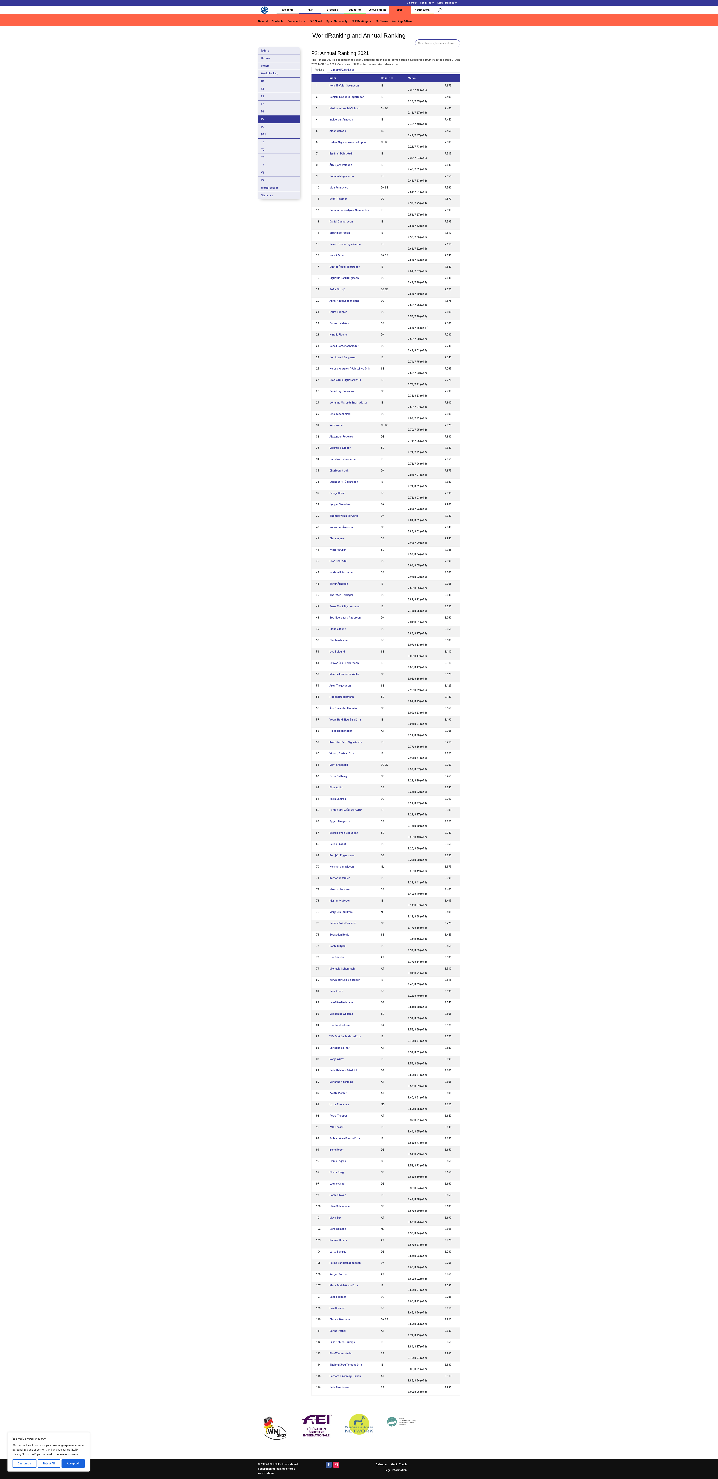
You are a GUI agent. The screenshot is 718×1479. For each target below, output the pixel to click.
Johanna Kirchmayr (341, 1081)
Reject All (49, 1463)
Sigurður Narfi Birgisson (344, 277)
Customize (24, 1463)
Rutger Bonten (338, 1274)
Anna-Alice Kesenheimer (344, 300)
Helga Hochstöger (340, 730)
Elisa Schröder (338, 561)
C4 (262, 81)
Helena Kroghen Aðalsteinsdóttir (349, 368)
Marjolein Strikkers (341, 912)
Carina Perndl (337, 1330)
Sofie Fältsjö (337, 289)
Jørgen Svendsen (340, 504)
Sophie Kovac (337, 1195)
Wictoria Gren (337, 549)
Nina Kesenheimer (340, 413)
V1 (262, 172)
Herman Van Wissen (341, 866)
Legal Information (447, 3)
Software (382, 21)
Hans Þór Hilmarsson (342, 459)
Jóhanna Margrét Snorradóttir (348, 402)
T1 (262, 142)
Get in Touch (427, 3)
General (263, 21)
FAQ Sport (316, 21)
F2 (262, 104)
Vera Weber (336, 425)
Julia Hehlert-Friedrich (343, 1070)
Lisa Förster (336, 957)
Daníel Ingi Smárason (342, 391)
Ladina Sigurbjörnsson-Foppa (347, 142)
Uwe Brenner (337, 1308)
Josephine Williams (341, 1013)
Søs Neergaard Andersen (345, 617)
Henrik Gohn (336, 255)
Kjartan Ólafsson (339, 900)
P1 (262, 111)
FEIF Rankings (360, 21)
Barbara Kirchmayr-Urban (345, 1376)
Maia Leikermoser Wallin (344, 674)
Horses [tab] (265, 58)
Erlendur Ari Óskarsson (343, 481)
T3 (262, 157)
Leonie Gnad (337, 1183)
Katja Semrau (337, 798)
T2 (262, 149)
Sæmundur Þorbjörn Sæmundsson (350, 210)
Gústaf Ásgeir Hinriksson (344, 266)
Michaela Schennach (342, 968)
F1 (262, 96)
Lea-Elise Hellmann (341, 1002)
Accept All (73, 1463)
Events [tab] (265, 65)
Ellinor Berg (336, 1172)
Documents (295, 21)
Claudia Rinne (337, 629)
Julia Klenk (336, 991)
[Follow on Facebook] (329, 1465)
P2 (262, 119)
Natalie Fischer (338, 334)
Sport (400, 9)
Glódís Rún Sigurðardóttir (345, 379)
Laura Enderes (338, 311)
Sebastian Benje (339, 934)
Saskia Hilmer (337, 1296)
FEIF (310, 9)
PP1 (263, 134)
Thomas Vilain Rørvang (343, 515)
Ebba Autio (336, 787)
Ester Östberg (338, 776)
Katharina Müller (339, 878)
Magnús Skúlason (340, 447)
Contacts (277, 21)
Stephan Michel (338, 640)
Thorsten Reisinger (341, 595)
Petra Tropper (338, 1115)
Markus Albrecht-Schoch (344, 108)
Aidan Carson (337, 130)
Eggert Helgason (339, 821)
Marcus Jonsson (339, 889)
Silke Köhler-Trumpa (342, 1342)
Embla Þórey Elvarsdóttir (344, 1138)
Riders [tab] (265, 50)
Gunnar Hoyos (338, 1240)
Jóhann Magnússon (341, 176)
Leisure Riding (377, 9)
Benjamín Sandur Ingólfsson (346, 96)
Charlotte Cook (338, 470)
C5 (262, 88)
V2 (262, 180)
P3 (262, 126)
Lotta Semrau (337, 1251)
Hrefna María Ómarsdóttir (345, 810)
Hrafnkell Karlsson (341, 572)
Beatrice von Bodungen (343, 832)
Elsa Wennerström (340, 1353)
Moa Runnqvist (338, 187)
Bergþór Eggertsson (342, 855)
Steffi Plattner (338, 198)
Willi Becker (336, 1127)
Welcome (287, 9)
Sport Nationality (336, 21)
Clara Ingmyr (337, 538)
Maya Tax (335, 1217)
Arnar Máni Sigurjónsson (344, 606)
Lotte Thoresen (339, 1104)
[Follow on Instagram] (336, 1465)
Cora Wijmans (337, 1228)
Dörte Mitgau (337, 946)
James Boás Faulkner (342, 923)
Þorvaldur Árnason (341, 527)
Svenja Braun (337, 493)
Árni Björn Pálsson (340, 164)
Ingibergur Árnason (341, 119)
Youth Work (422, 9)
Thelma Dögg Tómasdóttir (345, 1364)
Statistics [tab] (267, 195)
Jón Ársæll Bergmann (342, 357)
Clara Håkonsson (340, 1319)
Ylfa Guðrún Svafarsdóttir (345, 1036)
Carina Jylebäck (339, 323)
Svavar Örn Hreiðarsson (344, 663)
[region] (48, 1452)
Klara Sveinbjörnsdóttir (343, 1285)
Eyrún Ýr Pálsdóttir (341, 153)
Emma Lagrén (337, 1161)
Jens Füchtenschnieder (344, 345)
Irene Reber (336, 1149)
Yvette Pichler (338, 1093)
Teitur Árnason (338, 583)
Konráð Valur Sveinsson (344, 85)
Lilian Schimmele (339, 1206)
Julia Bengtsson (339, 1387)
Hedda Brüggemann (341, 696)
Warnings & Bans (402, 21)
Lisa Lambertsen (339, 1025)
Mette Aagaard (338, 764)
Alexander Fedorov (341, 436)
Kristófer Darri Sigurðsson (345, 742)
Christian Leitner (339, 1047)
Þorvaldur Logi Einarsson (344, 979)
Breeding (332, 9)
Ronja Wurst (336, 1059)
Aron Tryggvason (340, 685)
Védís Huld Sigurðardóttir (345, 719)
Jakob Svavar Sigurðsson (345, 244)
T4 (262, 164)
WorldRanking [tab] (269, 73)
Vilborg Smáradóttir (341, 753)
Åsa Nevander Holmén (343, 708)
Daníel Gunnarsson (341, 221)
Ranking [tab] (319, 69)
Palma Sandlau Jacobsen (345, 1262)
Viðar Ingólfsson (339, 232)
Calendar (412, 3)
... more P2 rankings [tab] (342, 69)
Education (355, 9)
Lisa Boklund (337, 651)
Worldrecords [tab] (270, 187)
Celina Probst (337, 844)
